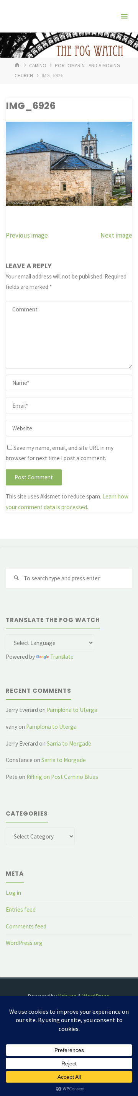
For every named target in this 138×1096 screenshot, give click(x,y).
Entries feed (21, 909)
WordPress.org (24, 942)
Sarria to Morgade (69, 743)
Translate (62, 656)
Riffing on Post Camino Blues (62, 776)
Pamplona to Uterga (72, 709)
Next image (116, 235)
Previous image (27, 235)
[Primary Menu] (124, 16)
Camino (37, 65)
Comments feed (26, 926)
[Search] (16, 578)
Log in (13, 892)
